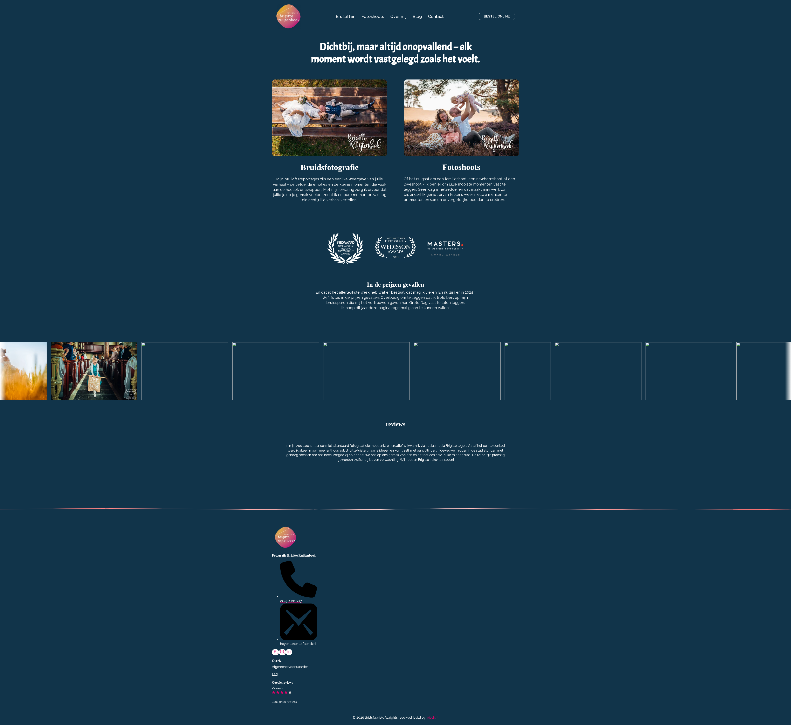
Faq (275, 674)
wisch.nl (432, 717)
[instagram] (282, 652)
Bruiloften (345, 16)
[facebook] (275, 652)
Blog (417, 16)
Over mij (398, 16)
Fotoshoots (373, 16)
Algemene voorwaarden (290, 667)
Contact (436, 16)
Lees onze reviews (284, 701)
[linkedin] (289, 652)
